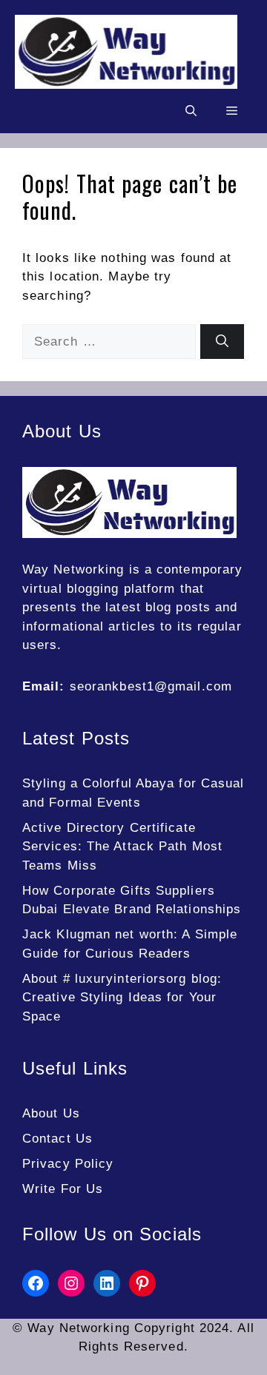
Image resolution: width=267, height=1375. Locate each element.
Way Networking (73, 569)
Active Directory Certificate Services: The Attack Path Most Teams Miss (122, 847)
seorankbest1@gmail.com (151, 686)
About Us (51, 1113)
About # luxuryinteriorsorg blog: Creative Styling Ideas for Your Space (122, 997)
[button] (191, 111)
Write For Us (62, 1189)
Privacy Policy (67, 1164)
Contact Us (57, 1139)
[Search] (222, 342)
